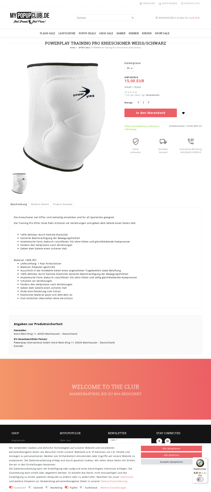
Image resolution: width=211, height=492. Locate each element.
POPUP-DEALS (87, 33)
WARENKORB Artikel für (179, 17)
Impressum (18, 440)
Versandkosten (152, 95)
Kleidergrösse (132, 63)
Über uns (65, 440)
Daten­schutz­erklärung (114, 481)
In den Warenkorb (150, 113)
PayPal (73, 487)
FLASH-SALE (47, 33)
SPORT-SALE (162, 33)
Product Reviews (63, 204)
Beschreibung (19, 204)
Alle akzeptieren (171, 448)
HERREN (134, 33)
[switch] (200, 479)
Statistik (38, 487)
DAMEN (121, 33)
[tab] (19, 204)
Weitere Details (40, 204)
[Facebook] (159, 441)
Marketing (56, 487)
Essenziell (20, 487)
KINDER (146, 33)
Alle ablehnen (171, 455)
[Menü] (206, 459)
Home (72, 47)
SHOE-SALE (106, 33)
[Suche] (133, 18)
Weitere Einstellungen (113, 487)
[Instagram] (168, 441)
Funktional (91, 487)
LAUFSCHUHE (67, 33)
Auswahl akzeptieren (171, 461)
